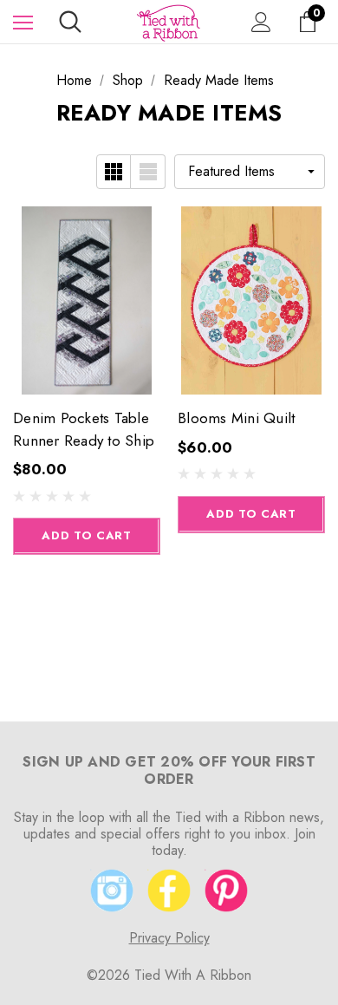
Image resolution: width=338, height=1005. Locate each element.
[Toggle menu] (23, 22)
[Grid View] (113, 171)
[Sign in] (261, 22)
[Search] (70, 21)
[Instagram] (111, 890)
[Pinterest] (226, 890)
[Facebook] (169, 890)
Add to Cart (86, 535)
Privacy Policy (169, 938)
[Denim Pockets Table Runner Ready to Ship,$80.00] (86, 300)
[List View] (148, 171)
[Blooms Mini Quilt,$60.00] (251, 300)
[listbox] (249, 171)
